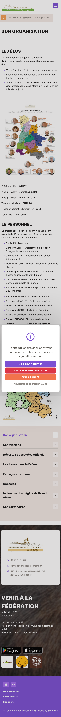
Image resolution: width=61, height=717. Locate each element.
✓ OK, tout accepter (30, 364)
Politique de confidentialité (30, 384)
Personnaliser (30, 377)
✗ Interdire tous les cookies (30, 370)
